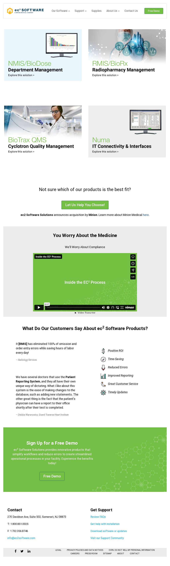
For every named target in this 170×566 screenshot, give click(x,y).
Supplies (96, 10)
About (120, 553)
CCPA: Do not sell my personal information (132, 550)
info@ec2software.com (21, 538)
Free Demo (154, 11)
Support (80, 10)
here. (145, 215)
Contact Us (131, 10)
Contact (135, 553)
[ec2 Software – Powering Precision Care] (25, 11)
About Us (112, 10)
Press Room (91, 553)
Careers (75, 553)
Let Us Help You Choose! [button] (85, 205)
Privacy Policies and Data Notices (85, 550)
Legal (58, 550)
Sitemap (107, 553)
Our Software (60, 10)
